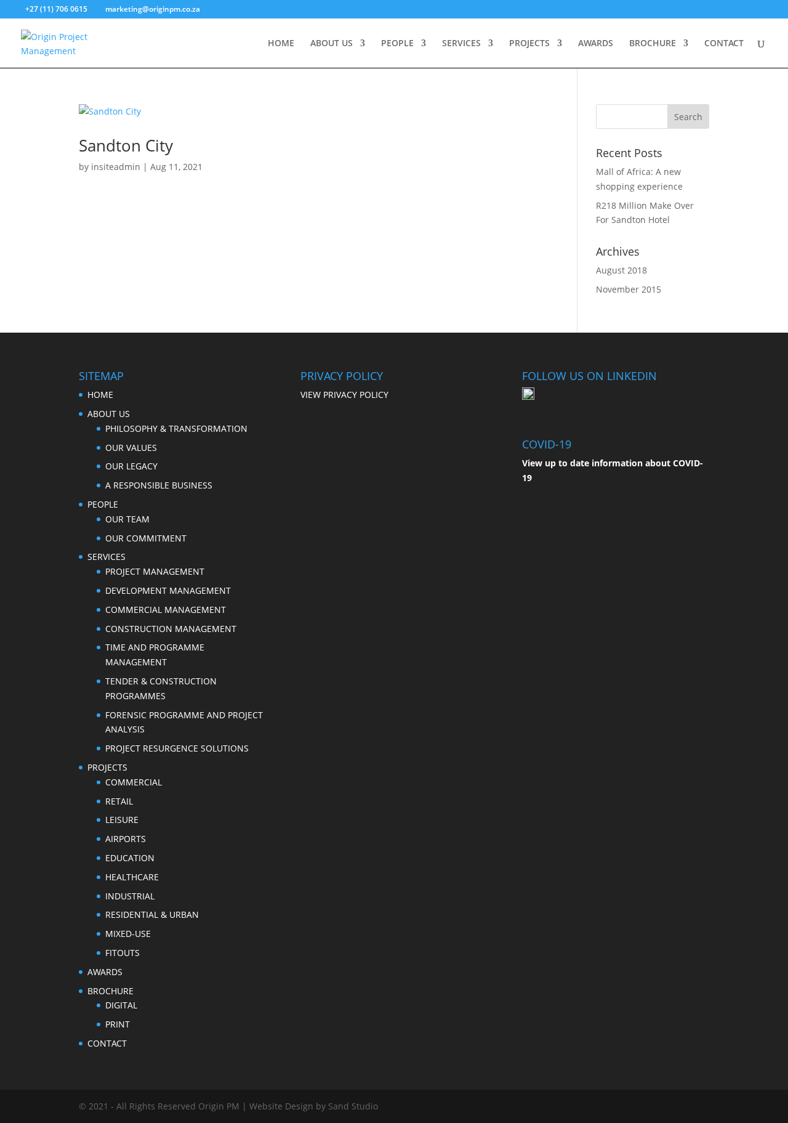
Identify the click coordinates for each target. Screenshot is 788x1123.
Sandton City (126, 145)
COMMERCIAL (133, 782)
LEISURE (122, 819)
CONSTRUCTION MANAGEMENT (170, 628)
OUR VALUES (131, 447)
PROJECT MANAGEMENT (154, 571)
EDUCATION (130, 858)
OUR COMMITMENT (146, 538)
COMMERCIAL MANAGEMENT (165, 609)
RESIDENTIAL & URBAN (152, 914)
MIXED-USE (128, 933)
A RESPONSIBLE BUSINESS (158, 485)
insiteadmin (115, 166)
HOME (281, 44)
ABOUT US (331, 44)
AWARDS (595, 44)
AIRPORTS (125, 839)
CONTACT (724, 44)
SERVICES (461, 44)
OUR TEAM (127, 519)
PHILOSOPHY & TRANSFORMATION (176, 428)
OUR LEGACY (131, 466)
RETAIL (119, 801)
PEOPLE (397, 44)
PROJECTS (529, 44)
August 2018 (621, 270)
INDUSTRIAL (130, 896)
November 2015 (628, 289)
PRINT (117, 1024)
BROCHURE (652, 44)
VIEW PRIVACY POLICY (344, 394)
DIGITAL (121, 1005)
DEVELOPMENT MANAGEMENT (168, 590)
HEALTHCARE (132, 877)
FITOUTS (122, 953)
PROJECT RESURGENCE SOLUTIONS (177, 748)
